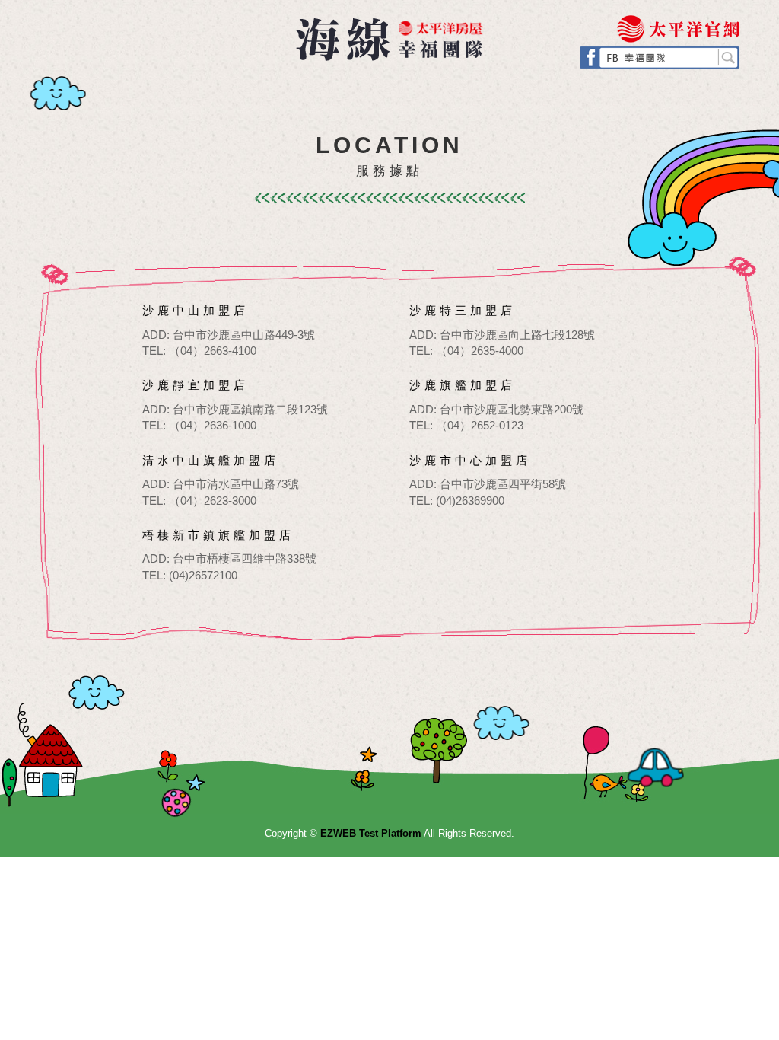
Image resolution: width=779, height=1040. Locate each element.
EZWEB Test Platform (389, 39)
